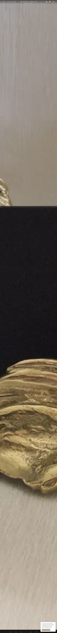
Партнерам (9, 1)
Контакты (14, 1)
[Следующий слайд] (55, 316)
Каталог (4, 1)
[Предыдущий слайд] (1, 316)
